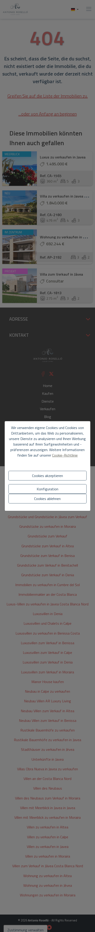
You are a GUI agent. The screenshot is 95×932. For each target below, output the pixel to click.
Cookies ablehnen (47, 498)
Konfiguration (47, 489)
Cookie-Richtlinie (65, 455)
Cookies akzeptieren (47, 475)
